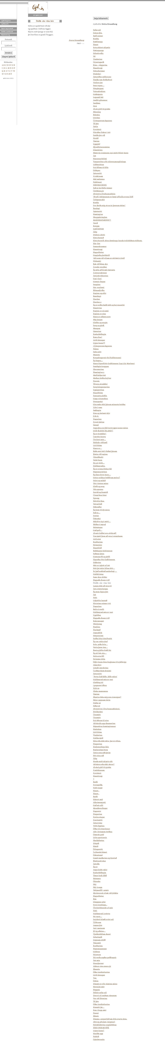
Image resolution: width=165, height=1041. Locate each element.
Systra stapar (99, 817)
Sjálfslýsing (98, 574)
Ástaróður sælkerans (102, 77)
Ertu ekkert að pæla (101, 47)
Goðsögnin (98, 94)
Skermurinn (98, 369)
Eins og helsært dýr (101, 413)
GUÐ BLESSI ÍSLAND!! (103, 431)
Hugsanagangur (100, 949)
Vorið (95, 223)
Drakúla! (97, 74)
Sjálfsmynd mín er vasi (103, 612)
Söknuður (97, 507)
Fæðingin (97, 410)
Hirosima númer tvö (102, 603)
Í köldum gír (98, 191)
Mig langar (98, 319)
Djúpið (96, 843)
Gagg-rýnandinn (100, 398)
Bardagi (96, 208)
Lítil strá (97, 539)
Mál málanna (99, 179)
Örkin (95, 981)
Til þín (96, 123)
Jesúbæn (96, 103)
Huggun (96, 990)
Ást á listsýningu (100, 589)
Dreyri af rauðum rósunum (105, 995)
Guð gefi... (97, 530)
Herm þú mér (99, 987)
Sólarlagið (97, 937)
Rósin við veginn (100, 454)
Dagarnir (97, 811)
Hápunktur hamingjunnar (104, 726)
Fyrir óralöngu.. (100, 905)
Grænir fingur (99, 281)
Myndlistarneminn (101, 147)
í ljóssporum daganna (102, 346)
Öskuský (97, 518)
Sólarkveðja (98, 53)
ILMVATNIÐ (98, 229)
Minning (97, 112)
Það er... (96, 513)
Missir (96, 1016)
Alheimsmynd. (99, 802)
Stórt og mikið (99, 480)
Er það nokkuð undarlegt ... (105, 571)
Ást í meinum (99, 928)
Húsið (95, 846)
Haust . (96, 791)
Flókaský (97, 261)
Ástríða (96, 864)
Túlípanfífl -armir (101, 890)
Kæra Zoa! (97, 337)
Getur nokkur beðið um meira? (106, 477)
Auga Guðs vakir (100, 870)
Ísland (96, 425)
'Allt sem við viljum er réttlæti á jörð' (109, 258)
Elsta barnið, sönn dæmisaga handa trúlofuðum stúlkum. (117, 240)
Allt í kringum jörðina (102, 832)
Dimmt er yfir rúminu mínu (105, 984)
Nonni (96, 1013)
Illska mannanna (100, 691)
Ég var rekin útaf (100, 641)
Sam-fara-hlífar (100, 577)
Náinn (96, 349)
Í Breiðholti (98, 457)
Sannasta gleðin (100, 396)
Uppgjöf (96, 144)
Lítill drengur (99, 340)
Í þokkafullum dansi (102, 934)
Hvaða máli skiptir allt (103, 761)
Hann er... (97, 448)
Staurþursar (98, 963)
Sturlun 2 (97, 302)
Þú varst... (97, 916)
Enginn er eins (99, 314)
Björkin (96, 115)
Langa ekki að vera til (102, 586)
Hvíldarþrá (98, 712)
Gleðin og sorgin (100, 322)
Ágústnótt (97, 211)
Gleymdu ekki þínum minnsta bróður (109, 404)
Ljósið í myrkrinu (100, 668)
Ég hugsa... (98, 360)
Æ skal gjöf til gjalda (102, 767)
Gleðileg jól (98, 682)
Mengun (96, 328)
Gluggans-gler (99, 902)
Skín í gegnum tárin (101, 700)
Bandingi (97, 296)
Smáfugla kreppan (101, 366)
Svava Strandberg (76, 40)
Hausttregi (97, 68)
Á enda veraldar (100, 267)
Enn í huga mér (99, 1010)
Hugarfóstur (98, 252)
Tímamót (97, 943)
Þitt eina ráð (98, 755)
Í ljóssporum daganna (102, 121)
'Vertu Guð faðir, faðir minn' (105, 676)
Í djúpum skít (99, 200)
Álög (95, 232)
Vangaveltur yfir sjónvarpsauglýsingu (109, 161)
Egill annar (98, 36)
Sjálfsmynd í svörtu (101, 913)
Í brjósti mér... (99, 439)
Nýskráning (5, 35)
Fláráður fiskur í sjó (101, 132)
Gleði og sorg (98, 486)
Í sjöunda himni (100, 852)
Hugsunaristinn (100, 472)
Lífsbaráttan (98, 164)
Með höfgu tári (99, 375)
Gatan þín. (97, 33)
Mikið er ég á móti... (102, 521)
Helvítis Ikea (98, 501)
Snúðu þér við (99, 135)
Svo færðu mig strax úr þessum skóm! (109, 205)
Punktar (96, 627)
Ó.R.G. (96, 416)
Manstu (96, 355)
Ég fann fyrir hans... (102, 475)
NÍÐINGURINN (100, 185)
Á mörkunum (99, 770)
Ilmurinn (97, 331)
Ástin (95, 126)
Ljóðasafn (5, 24)
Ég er (95, 867)
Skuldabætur (98, 840)
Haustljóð (97, 548)
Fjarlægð (97, 630)
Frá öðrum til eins (101, 720)
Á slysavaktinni (100, 273)
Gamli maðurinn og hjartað (105, 858)
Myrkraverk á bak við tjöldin (105, 893)
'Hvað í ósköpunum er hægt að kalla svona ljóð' (113, 197)
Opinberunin (99, 1039)
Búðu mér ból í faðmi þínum (105, 451)
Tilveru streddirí (100, 384)
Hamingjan (98, 214)
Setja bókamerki (101, 18)
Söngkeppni (98, 88)
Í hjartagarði (98, 62)
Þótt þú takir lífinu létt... (104, 568)
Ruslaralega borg (100, 750)
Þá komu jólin (99, 659)
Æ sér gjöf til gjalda (101, 109)
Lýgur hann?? (99, 343)
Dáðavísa (97, 562)
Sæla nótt (97, 352)
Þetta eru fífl (98, 656)
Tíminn (96, 141)
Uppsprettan (98, 390)
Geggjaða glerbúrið (101, 255)
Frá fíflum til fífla (100, 167)
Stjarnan (97, 954)
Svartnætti (97, 820)
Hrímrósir (97, 545)
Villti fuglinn (98, 826)
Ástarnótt (97, 173)
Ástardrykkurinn (100, 276)
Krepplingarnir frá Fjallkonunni (107, 358)
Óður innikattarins (101, 972)
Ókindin (96, 881)
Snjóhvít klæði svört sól (103, 919)
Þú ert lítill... (98, 463)
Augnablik (97, 633)
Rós (94, 899)
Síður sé (96, 706)
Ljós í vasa (97, 407)
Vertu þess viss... (100, 647)
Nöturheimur (99, 71)
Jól (94, 56)
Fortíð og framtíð (100, 492)
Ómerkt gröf (98, 834)
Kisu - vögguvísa (100, 65)
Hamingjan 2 (98, 372)
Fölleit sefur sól (100, 992)
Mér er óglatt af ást (101, 565)
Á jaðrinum (98, 176)
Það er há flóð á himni (102, 188)
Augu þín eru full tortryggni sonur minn (110, 428)
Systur (96, 516)
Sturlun (96, 299)
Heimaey (97, 878)
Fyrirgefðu (97, 785)
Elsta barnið (98, 238)
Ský (94, 884)
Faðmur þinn (98, 554)
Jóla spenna (98, 489)
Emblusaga (98, 42)
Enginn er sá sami (101, 311)
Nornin (96, 381)
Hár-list (96, 243)
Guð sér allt (98, 805)
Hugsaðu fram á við (101, 580)
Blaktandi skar (99, 861)
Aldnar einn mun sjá (102, 966)
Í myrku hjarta (99, 437)
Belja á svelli (98, 609)
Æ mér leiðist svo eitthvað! (105, 533)
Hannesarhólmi (100, 159)
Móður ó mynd (99, 524)
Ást (94, 156)
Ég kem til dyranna (101, 510)
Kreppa (96, 226)
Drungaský (98, 401)
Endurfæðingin (99, 334)
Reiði (95, 782)
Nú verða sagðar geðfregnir (104, 957)
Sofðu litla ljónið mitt (102, 638)
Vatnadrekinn (99, 91)
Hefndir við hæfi (100, 442)
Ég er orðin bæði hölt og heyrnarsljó (109, 305)
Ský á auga (97, 887)
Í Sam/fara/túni (100, 495)
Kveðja (96, 39)
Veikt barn (97, 460)
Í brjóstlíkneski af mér (103, 908)
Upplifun (97, 615)
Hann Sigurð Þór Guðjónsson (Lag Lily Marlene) (114, 363)
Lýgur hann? (98, 1031)
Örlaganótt (98, 849)
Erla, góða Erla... (100, 644)
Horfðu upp (98, 1033)
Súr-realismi (98, 287)
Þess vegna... (98, 85)
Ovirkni (96, 118)
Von (95, 978)
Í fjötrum (97, 922)
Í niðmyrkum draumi (102, 671)
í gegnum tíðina (100, 685)
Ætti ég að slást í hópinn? (104, 1022)
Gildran (96, 952)
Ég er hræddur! (99, 434)
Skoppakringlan (100, 217)
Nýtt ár (96, 688)
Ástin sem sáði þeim (101, 753)
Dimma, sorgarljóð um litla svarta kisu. (110, 1019)
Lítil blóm (97, 445)
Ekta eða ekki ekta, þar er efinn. (107, 741)
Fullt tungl (97, 788)
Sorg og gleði (98, 325)
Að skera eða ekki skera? (103, 764)
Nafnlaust (97, 182)
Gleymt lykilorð (8, 56)
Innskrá (8, 53)
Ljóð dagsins (6, 21)
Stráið (95, 138)
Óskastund (97, 855)
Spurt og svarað (7, 28)
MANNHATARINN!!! (102, 220)
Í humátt (97, 715)
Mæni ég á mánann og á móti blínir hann (110, 153)
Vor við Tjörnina (100, 998)
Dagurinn (97, 419)
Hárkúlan (97, 729)
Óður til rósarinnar (101, 829)
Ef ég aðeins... (99, 931)
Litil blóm (97, 732)
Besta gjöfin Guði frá (102, 650)
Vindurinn (97, 59)
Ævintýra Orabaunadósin (104, 194)
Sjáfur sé (97, 703)
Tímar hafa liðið (100, 875)
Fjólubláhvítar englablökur (105, 1025)
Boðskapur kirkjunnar (102, 551)
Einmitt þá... (98, 1007)
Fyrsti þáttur (98, 422)
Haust (95, 44)
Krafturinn (98, 542)
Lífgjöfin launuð (100, 600)
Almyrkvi (97, 665)
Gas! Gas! (97, 279)
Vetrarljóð (97, 504)
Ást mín (96, 960)
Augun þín (97, 925)
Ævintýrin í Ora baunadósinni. (106, 709)
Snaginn (96, 284)
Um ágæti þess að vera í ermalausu (108, 536)
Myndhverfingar (100, 808)
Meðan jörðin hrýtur (102, 378)
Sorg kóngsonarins (101, 387)
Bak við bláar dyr (100, 264)
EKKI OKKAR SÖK (101, 1028)
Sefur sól (97, 30)
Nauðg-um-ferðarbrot (102, 80)
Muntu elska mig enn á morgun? (107, 697)
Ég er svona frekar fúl (102, 469)
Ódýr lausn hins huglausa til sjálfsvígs (109, 662)
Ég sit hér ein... (100, 653)
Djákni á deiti (99, 235)
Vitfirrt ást (98, 82)
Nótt (95, 597)
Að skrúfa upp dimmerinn (104, 723)
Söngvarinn (98, 636)
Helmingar (97, 527)
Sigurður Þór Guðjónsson (104, 559)
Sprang (96, 498)
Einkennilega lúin (101, 747)
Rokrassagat (98, 621)
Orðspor (96, 170)
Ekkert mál (98, 799)
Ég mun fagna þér (100, 592)
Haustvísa (97, 308)
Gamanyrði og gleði (101, 557)
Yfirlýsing (97, 624)
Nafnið (96, 1036)
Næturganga (98, 50)
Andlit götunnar (100, 100)
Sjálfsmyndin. (99, 466)
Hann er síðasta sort (102, 317)
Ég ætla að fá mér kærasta (104, 270)
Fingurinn (97, 744)
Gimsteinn (97, 150)
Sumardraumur (99, 246)
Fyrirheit (97, 129)
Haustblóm (98, 393)
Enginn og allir (99, 293)
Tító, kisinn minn (100, 483)
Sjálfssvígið (98, 738)
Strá (95, 106)
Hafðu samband (7, 32)
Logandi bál (98, 97)
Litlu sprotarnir (100, 837)
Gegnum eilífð (99, 940)
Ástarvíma (97, 823)
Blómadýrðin (99, 290)
